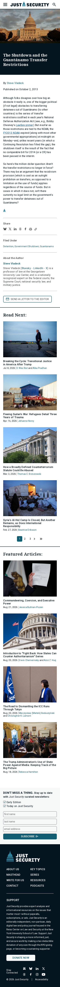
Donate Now (20, 957)
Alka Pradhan (40, 368)
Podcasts (37, 885)
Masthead (13, 874)
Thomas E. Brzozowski (29, 474)
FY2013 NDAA (11, 132)
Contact (12, 885)
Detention (8, 246)
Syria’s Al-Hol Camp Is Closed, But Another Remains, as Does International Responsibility (29, 523)
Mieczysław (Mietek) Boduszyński (37, 713)
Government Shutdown (27, 246)
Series (34, 874)
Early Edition (14, 802)
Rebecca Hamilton (28, 772)
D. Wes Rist (22, 368)
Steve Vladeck (15, 83)
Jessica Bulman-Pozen (31, 607)
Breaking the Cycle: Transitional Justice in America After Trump (27, 363)
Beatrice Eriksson (27, 530)
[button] (54, 4)
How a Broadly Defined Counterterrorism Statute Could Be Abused (28, 469)
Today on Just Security (20, 806)
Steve (11, 263)
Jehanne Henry (26, 421)
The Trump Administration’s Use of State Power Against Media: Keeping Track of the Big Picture (29, 765)
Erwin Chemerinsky (29, 660)
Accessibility (41, 979)
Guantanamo (47, 246)
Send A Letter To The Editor (30, 299)
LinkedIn (38, 268)
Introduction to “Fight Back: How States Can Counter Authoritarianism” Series (30, 655)
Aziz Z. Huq (50, 660)
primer (24, 125)
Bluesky (26, 268)
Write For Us (15, 880)
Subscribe (28, 836)
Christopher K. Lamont (19, 716)
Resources (37, 880)
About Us (12, 869)
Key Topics (37, 869)
